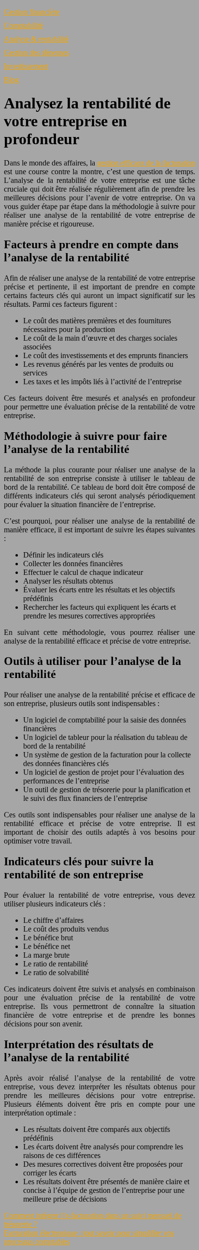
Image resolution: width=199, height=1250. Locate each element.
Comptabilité (23, 25)
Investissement (26, 66)
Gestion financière (31, 12)
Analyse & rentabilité (36, 39)
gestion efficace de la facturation (146, 163)
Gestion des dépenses (36, 52)
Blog (11, 79)
